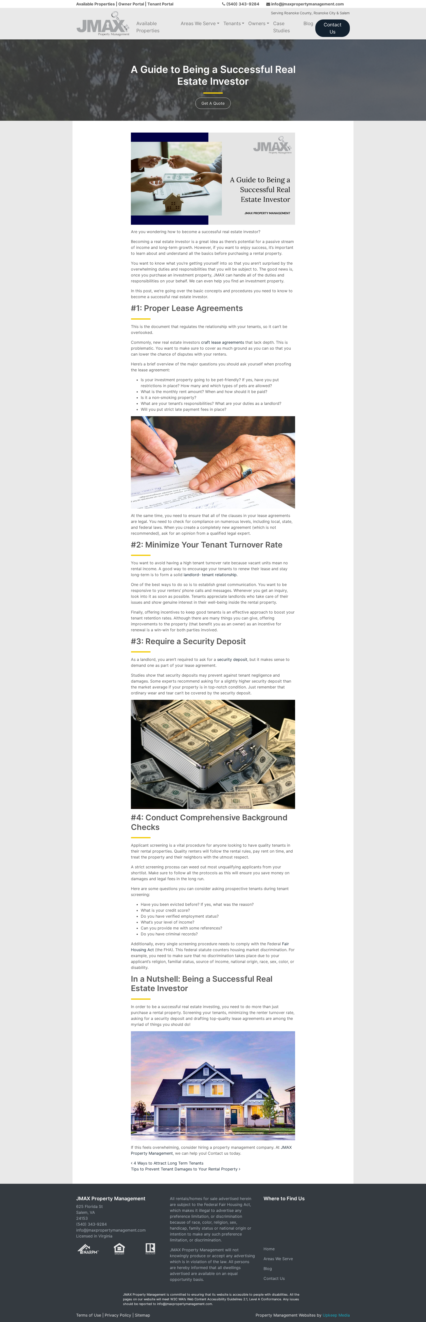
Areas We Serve (198, 23)
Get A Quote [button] (213, 103)
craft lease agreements (222, 342)
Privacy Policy (118, 1315)
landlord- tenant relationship (210, 574)
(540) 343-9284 (242, 3)
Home (269, 1248)
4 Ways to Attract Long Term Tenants (167, 1163)
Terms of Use (88, 1315)
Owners (257, 23)
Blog (308, 23)
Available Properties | (97, 3)
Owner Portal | (132, 3)
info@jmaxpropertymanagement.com (307, 3)
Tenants (232, 23)
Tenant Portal (160, 3)
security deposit (232, 659)
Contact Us (332, 28)
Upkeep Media (336, 1315)
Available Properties (148, 27)
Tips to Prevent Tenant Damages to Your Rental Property (185, 1169)
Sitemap (142, 1315)
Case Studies (281, 27)
